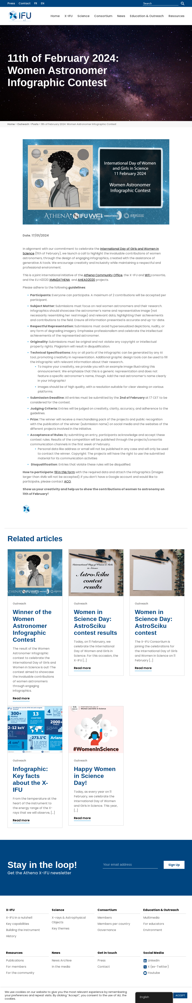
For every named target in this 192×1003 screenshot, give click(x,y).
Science (83, 16)
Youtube (153, 973)
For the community (20, 973)
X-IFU (68, 16)
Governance (107, 930)
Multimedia (151, 917)
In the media (61, 966)
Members (105, 917)
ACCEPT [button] (180, 995)
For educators (153, 924)
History (11, 936)
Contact (25, 3)
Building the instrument (23, 930)
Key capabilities (17, 924)
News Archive (62, 960)
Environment (152, 930)
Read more (21, 698)
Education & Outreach (147, 16)
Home (55, 16)
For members (16, 966)
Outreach (23, 124)
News (121, 16)
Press (11, 3)
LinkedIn (153, 960)
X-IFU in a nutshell (19, 917)
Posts (35, 124)
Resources (176, 16)
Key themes (60, 928)
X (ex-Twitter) (158, 966)
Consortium (103, 16)
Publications (15, 960)
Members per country (114, 924)
